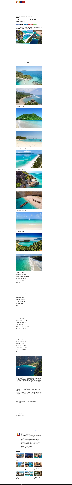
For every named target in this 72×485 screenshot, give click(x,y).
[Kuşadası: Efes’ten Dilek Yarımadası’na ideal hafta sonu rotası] (29, 464)
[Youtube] (30, 447)
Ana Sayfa (17, 16)
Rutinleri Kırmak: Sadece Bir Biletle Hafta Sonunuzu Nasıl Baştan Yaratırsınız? (20, 478)
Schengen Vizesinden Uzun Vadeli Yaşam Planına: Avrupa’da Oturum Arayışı (19, 460)
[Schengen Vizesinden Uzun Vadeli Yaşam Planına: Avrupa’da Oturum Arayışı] (20, 455)
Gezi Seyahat (20, 16)
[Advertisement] (36, 10)
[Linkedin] (24, 447)
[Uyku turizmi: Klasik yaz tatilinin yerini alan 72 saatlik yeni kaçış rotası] (38, 473)
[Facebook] (21, 447)
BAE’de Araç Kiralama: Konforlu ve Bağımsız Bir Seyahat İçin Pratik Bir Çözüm (38, 469)
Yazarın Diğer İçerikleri (23, 451)
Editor (18, 23)
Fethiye (25, 377)
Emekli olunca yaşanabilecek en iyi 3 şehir (29, 430)
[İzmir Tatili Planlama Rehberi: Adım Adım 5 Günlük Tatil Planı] (29, 455)
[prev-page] (16, 479)
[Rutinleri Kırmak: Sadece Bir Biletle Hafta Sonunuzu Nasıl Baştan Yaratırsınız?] (20, 473)
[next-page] (17, 479)
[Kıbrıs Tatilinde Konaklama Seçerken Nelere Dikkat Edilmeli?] (38, 456)
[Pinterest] (25, 447)
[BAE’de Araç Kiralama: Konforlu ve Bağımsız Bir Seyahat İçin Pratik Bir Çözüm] (38, 464)
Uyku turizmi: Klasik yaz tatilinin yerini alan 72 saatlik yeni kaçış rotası (37, 478)
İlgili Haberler (17, 451)
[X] (28, 447)
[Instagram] (23, 447)
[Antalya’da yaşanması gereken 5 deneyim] (20, 464)
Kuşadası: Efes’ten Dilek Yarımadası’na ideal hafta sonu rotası (28, 469)
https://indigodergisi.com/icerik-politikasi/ (25, 434)
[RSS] (27, 447)
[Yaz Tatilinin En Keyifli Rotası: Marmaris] (29, 473)
